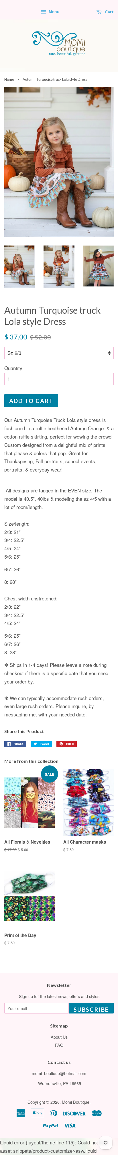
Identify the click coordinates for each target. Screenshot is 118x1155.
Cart (109, 11)
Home (9, 79)
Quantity (13, 368)
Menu (54, 11)
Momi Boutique (75, 1102)
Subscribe (91, 1009)
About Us (59, 1037)
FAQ (59, 1045)
